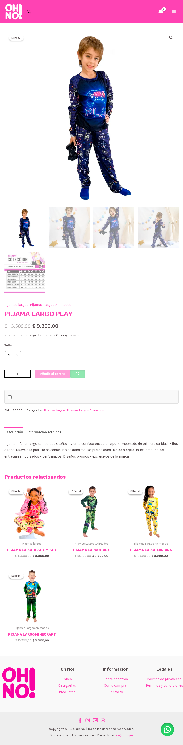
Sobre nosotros (116, 679)
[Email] (95, 720)
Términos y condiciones (164, 685)
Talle (8, 345)
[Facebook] (80, 720)
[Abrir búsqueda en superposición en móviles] (29, 12)
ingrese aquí (124, 735)
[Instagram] (87, 720)
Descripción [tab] (13, 432)
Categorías (67, 685)
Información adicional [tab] (44, 432)
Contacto (115, 692)
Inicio (67, 679)
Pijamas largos (16, 305)
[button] (171, 38)
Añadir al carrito (53, 374)
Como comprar (116, 685)
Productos (67, 692)
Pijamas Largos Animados (50, 305)
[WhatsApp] (102, 720)
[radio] (8, 354)
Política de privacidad (164, 679)
